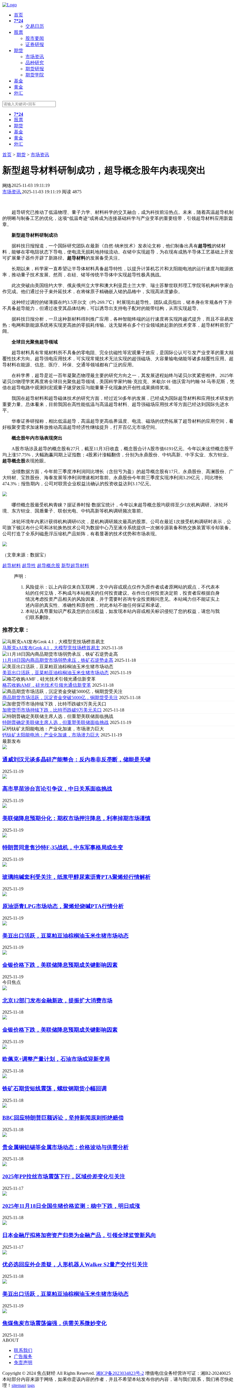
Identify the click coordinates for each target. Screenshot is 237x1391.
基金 (18, 80)
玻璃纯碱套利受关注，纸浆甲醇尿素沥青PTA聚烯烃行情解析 (76, 877)
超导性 (29, 565)
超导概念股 (48, 565)
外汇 (18, 93)
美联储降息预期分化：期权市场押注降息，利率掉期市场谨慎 (76, 818)
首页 (18, 14)
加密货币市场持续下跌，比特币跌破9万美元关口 (52, 710)
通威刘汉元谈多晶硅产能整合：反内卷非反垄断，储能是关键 (76, 759)
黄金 (18, 86)
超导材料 (11, 565)
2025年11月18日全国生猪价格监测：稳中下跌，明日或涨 (71, 1206)
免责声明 (23, 1362)
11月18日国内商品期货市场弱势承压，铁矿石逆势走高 (57, 660)
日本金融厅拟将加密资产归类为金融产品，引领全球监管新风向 (79, 1235)
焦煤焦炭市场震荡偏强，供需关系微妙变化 (54, 1323)
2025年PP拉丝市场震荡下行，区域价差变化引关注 (63, 1176)
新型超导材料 (75, 565)
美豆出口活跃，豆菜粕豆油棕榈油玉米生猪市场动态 (55, 672)
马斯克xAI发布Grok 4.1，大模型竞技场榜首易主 (51, 647)
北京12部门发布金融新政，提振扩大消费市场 (57, 1000)
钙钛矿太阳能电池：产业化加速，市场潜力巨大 (50, 734)
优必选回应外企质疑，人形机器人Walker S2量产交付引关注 (75, 1264)
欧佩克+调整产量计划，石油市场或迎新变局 (56, 1059)
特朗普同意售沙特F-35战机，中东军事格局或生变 (62, 847)
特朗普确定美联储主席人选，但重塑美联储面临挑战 (55, 722)
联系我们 (23, 1350)
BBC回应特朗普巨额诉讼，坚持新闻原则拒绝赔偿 (63, 1118)
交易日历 (34, 26)
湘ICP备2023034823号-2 (120, 1373)
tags (31, 1385)
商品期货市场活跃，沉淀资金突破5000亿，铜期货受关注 (60, 697)
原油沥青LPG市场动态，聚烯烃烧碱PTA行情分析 (63, 906)
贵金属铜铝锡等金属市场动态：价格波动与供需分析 (65, 1147)
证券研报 (34, 44)
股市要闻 (34, 38)
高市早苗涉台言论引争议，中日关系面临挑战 (57, 789)
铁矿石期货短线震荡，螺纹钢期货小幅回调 (54, 1088)
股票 (18, 32)
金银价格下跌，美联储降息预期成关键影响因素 (60, 965)
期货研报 (34, 68)
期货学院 (34, 74)
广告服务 (23, 1356)
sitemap (18, 1385)
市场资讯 (34, 56)
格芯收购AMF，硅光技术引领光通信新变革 (46, 685)
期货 (18, 50)
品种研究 (34, 62)
